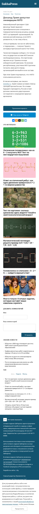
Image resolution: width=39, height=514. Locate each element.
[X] (19, 120)
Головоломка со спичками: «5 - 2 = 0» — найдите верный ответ (19, 271)
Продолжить (19, 509)
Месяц (25, 374)
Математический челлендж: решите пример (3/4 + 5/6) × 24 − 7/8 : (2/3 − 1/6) (18, 242)
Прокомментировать (19, 108)
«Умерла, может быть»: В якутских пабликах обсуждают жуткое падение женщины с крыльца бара (18, 407)
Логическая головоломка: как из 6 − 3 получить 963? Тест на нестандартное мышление (18, 152)
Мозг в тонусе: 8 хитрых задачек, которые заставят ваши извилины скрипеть (19, 300)
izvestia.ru (7, 84)
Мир (12, 14)
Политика (17, 14)
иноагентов (16, 459)
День (13, 374)
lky (17, 470)
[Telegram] (25, 120)
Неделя (18, 374)
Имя (4, 313)
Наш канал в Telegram (21, 115)
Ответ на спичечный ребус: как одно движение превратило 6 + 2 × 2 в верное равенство (18, 182)
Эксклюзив (6, 14)
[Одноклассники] (16, 120)
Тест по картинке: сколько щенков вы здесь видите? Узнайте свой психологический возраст (19, 212)
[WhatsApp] (22, 120)
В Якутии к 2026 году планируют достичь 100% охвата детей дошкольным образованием (19, 345)
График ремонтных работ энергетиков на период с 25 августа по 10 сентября (19, 352)
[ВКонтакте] (13, 120)
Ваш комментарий (10, 321)
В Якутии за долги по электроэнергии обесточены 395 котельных (18, 358)
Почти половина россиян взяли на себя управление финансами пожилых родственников (19, 364)
